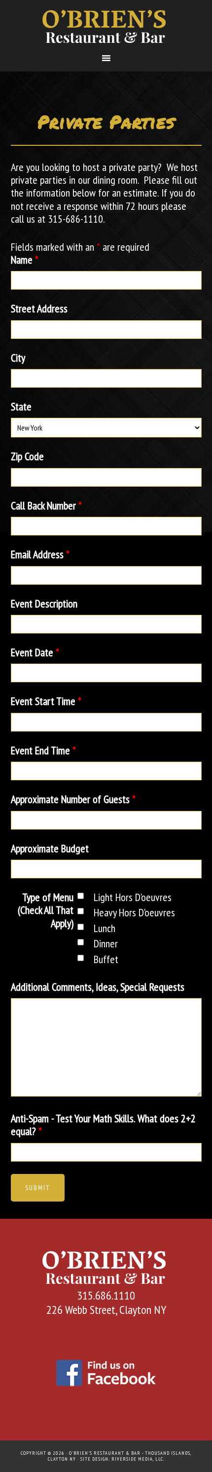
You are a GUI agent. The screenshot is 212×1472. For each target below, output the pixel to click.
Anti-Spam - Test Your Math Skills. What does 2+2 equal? (103, 1124)
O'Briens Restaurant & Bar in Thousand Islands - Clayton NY (106, 26)
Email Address (40, 554)
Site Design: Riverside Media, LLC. (122, 1459)
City (18, 358)
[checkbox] (80, 896)
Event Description (44, 603)
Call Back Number (46, 505)
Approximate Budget (50, 848)
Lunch (104, 928)
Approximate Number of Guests (73, 799)
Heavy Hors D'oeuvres (134, 912)
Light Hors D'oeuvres (133, 897)
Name (24, 260)
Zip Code (27, 456)
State (21, 406)
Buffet (106, 959)
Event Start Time (46, 701)
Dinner (106, 943)
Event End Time (43, 750)
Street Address (39, 308)
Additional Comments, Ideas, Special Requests (97, 987)
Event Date (35, 652)
